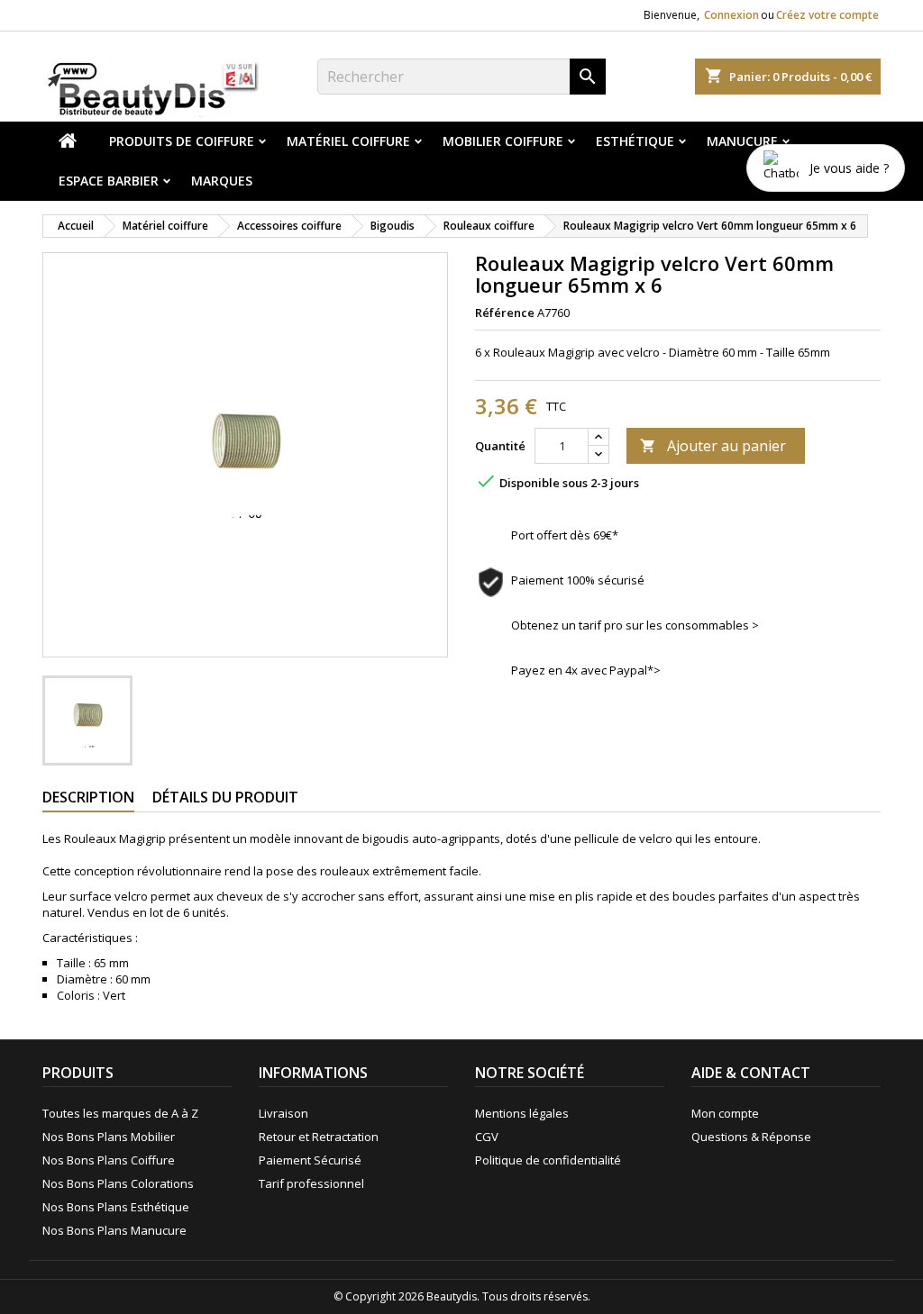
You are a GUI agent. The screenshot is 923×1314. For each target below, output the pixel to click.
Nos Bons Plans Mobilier (108, 1136)
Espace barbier (109, 180)
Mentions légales (522, 1113)
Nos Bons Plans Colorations (118, 1183)
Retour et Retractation (319, 1136)
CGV (486, 1136)
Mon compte (725, 1113)
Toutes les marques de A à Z (120, 1113)
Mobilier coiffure (503, 141)
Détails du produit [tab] (225, 797)
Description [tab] (88, 797)
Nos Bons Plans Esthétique (115, 1207)
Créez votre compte (827, 15)
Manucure (742, 141)
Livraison (283, 1113)
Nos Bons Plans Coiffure (108, 1160)
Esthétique (635, 141)
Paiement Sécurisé (310, 1160)
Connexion (731, 15)
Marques (221, 180)
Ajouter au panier (713, 446)
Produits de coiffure (181, 141)
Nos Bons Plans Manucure (114, 1230)
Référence (505, 312)
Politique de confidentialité (548, 1160)
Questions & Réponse (751, 1136)
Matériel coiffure (348, 141)
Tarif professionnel (311, 1183)
